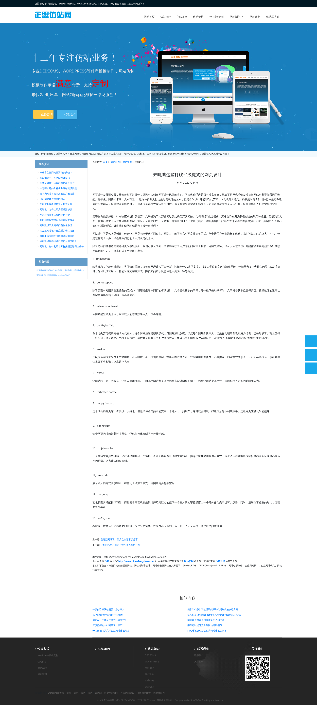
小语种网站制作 (68, 270)
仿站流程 (165, 16)
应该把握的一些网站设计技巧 (107, 625)
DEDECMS (150, 655)
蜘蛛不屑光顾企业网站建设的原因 (57, 235)
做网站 (98, 692)
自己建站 (149, 674)
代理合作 (69, 114)
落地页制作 (159, 692)
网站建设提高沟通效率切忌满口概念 (58, 241)
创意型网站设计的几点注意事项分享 (119, 539)
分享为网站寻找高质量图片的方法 (57, 193)
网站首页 (149, 16)
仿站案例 (182, 16)
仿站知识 (154, 649)
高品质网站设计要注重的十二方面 (57, 230)
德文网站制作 (59, 270)
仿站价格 (198, 16)
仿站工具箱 (272, 16)
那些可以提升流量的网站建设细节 (204, 625)
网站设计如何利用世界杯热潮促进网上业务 (62, 246)
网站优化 (149, 667)
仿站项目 (104, 649)
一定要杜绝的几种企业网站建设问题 (110, 630)
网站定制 (255, 16)
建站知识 (127, 161)
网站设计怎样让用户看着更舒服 (56, 209)
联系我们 (203, 649)
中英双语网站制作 (52, 275)
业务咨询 (46, 114)
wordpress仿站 (56, 692)
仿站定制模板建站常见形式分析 (56, 204)
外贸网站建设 (127, 692)
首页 (105, 161)
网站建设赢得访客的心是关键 (55, 214)
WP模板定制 (216, 16)
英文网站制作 (50, 270)
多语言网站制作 (78, 270)
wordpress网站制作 (64, 275)
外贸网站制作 (111, 692)
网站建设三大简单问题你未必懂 (56, 225)
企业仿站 (149, 680)
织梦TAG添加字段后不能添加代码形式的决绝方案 (212, 609)
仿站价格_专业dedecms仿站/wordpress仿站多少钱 (214, 614)
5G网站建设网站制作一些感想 (107, 614)
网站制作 (235, 16)
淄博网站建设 (144, 692)
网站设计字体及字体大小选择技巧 (109, 620)
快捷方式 (43, 649)
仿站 (45, 275)
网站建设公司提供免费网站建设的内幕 (207, 630)
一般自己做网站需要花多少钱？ (108, 609)
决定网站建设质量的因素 (52, 198)
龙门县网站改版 (41, 270)
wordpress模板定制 (47, 655)
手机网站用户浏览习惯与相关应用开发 (120, 544)
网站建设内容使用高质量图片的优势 (205, 620)
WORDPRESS (152, 661)
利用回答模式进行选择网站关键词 (57, 220)
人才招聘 (199, 661)
